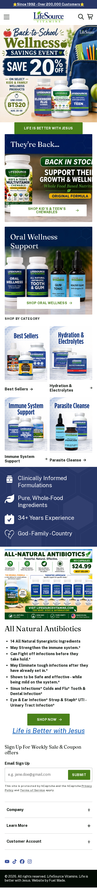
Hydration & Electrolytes (61, 388)
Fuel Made (57, 880)
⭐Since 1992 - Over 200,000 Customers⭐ (48, 4)
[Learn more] (48, 73)
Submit (79, 775)
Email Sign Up (17, 763)
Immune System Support (19, 458)
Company (15, 809)
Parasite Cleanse (65, 460)
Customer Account (24, 841)
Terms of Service (32, 790)
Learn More (17, 825)
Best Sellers (16, 389)
